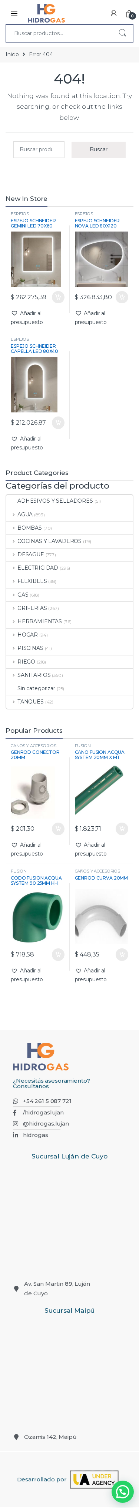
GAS (22, 594)
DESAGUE (30, 554)
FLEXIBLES (32, 581)
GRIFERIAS (32, 608)
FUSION (83, 745)
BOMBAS (29, 527)
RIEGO (26, 661)
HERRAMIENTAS (39, 621)
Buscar (122, 33)
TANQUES (30, 701)
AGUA (25, 514)
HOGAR (27, 634)
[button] (37, 318)
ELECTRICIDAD (37, 567)
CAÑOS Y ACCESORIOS (33, 745)
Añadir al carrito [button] (56, 297)
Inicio (12, 54)
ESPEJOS (20, 213)
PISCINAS (30, 648)
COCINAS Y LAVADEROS (49, 541)
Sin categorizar (36, 688)
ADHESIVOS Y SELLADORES (55, 500)
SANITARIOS (33, 675)
